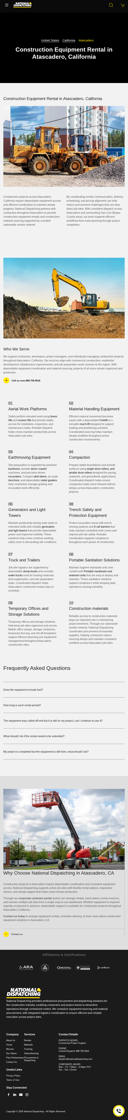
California (68, 40)
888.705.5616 (82, 1051)
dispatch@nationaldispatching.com (75, 1059)
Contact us (16, 934)
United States (50, 40)
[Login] (116, 5)
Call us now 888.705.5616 (26, 380)
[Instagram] (27, 1094)
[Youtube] (21, 1094)
